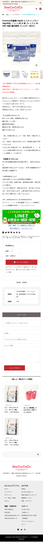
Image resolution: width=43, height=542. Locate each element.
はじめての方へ (26, 509)
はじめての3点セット (28, 492)
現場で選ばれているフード (29, 495)
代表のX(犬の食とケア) (10, 518)
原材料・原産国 (21, 282)
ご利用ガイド (25, 512)
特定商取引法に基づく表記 (29, 515)
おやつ (6, 489)
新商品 (23, 489)
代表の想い (7, 512)
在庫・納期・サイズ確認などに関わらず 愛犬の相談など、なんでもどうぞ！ (21, 227)
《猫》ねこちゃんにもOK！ (13, 237)
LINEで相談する (9, 509)
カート (23, 524)
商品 (31, 237)
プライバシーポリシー (28, 521)
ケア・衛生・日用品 (10, 498)
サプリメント (25, 237)
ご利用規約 (25, 518)
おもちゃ (6, 501)
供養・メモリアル (27, 501)
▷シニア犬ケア (14, 236)
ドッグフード (8, 492)
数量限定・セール (27, 498)
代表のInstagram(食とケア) (12, 515)
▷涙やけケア (23, 236)
